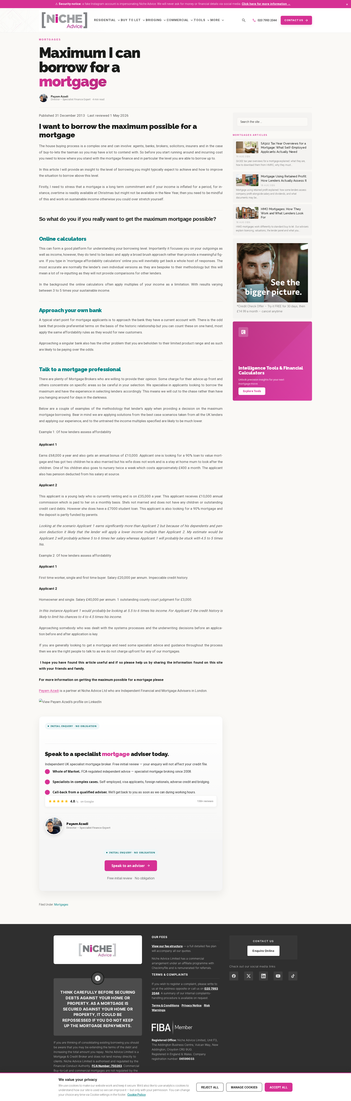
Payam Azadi (49, 691)
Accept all (279, 1087)
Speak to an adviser (128, 865)
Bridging (156, 20)
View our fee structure (167, 946)
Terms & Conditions (165, 1005)
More (217, 20)
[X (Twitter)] (248, 976)
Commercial (180, 20)
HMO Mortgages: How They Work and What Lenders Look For (282, 213)
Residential (107, 20)
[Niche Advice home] (98, 949)
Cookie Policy (136, 1094)
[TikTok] (292, 976)
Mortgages (61, 904)
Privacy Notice (192, 1005)
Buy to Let (133, 20)
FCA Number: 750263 (107, 1066)
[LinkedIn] (263, 976)
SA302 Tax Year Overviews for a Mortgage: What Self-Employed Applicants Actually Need (283, 148)
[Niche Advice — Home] (64, 20)
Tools (202, 20)
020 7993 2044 (264, 20)
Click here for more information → (266, 4)
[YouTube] (278, 976)
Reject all (210, 1087)
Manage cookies (244, 1087)
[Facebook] (233, 976)
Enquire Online (263, 950)
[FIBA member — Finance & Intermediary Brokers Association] (186, 1027)
